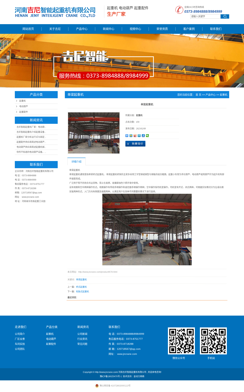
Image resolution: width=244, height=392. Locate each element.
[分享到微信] (147, 135)
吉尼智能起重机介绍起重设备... (31, 132)
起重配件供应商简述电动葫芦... (31, 142)
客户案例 (189, 28)
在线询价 (135, 144)
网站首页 (28, 28)
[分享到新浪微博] (135, 135)
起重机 (22, 101)
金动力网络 (139, 376)
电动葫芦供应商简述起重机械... (31, 147)
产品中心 (82, 28)
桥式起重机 (81, 287)
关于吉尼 (55, 28)
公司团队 (20, 348)
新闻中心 (108, 28)
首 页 (198, 94)
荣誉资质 (162, 28)
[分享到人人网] (143, 135)
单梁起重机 (81, 279)
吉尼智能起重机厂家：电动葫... (31, 127)
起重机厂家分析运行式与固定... (31, 137)
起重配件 (23, 112)
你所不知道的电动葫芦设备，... (31, 152)
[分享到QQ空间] (131, 135)
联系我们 (215, 28)
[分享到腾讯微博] (139, 135)
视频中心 (135, 28)
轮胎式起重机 (82, 291)
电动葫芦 (23, 106)
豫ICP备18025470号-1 (111, 376)
